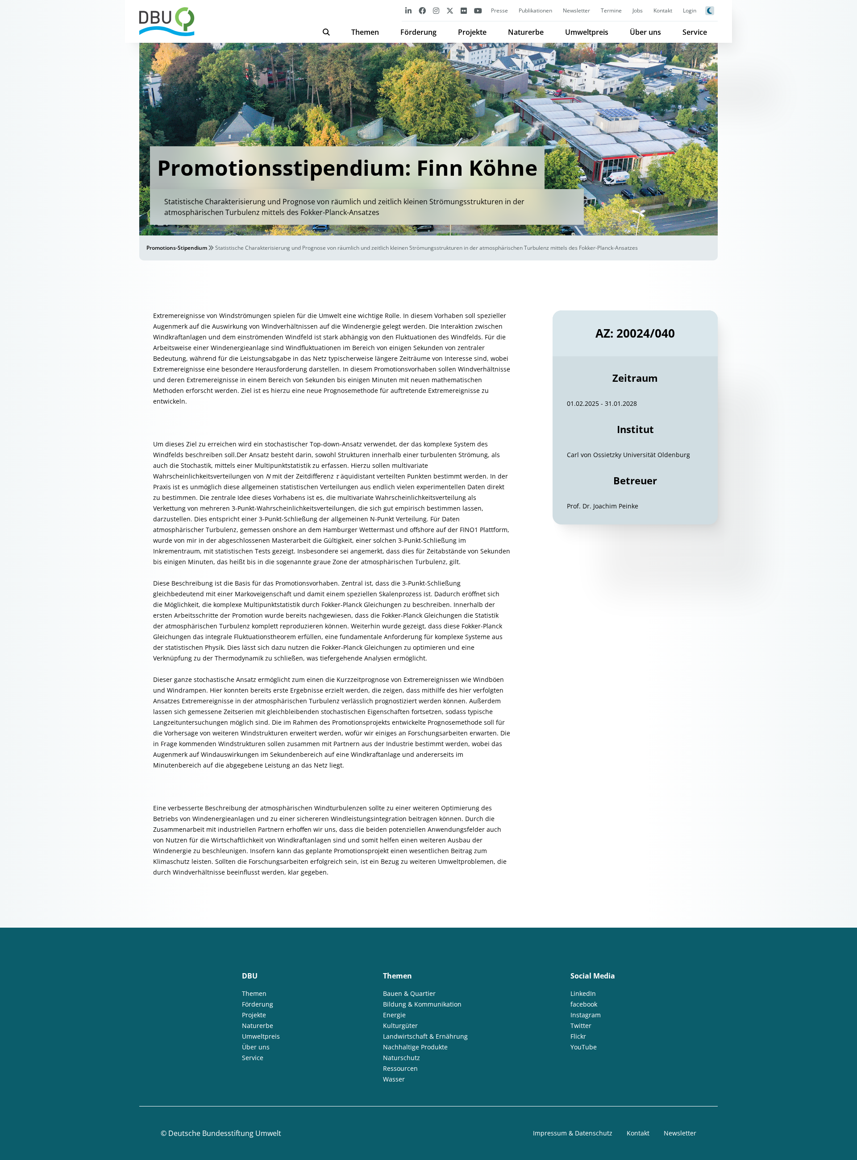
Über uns (645, 32)
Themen (365, 32)
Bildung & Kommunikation (422, 1004)
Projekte (472, 32)
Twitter (580, 1025)
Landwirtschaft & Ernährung (425, 1036)
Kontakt (662, 10)
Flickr (578, 1036)
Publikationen (535, 10)
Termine (611, 10)
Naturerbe (526, 32)
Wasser (394, 1079)
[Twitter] (450, 10)
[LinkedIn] (408, 10)
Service (694, 32)
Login (689, 10)
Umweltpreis (586, 32)
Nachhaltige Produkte (415, 1047)
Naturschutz (401, 1057)
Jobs (637, 10)
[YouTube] (478, 10)
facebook (583, 1004)
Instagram (585, 1015)
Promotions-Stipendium (176, 248)
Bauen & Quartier (409, 993)
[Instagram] (436, 10)
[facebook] (422, 10)
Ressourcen (400, 1068)
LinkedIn (583, 993)
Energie (394, 1015)
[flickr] (463, 10)
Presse (499, 10)
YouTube (583, 1047)
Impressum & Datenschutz (572, 1133)
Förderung (418, 32)
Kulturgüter (400, 1025)
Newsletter (576, 10)
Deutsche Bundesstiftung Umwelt (224, 1133)
